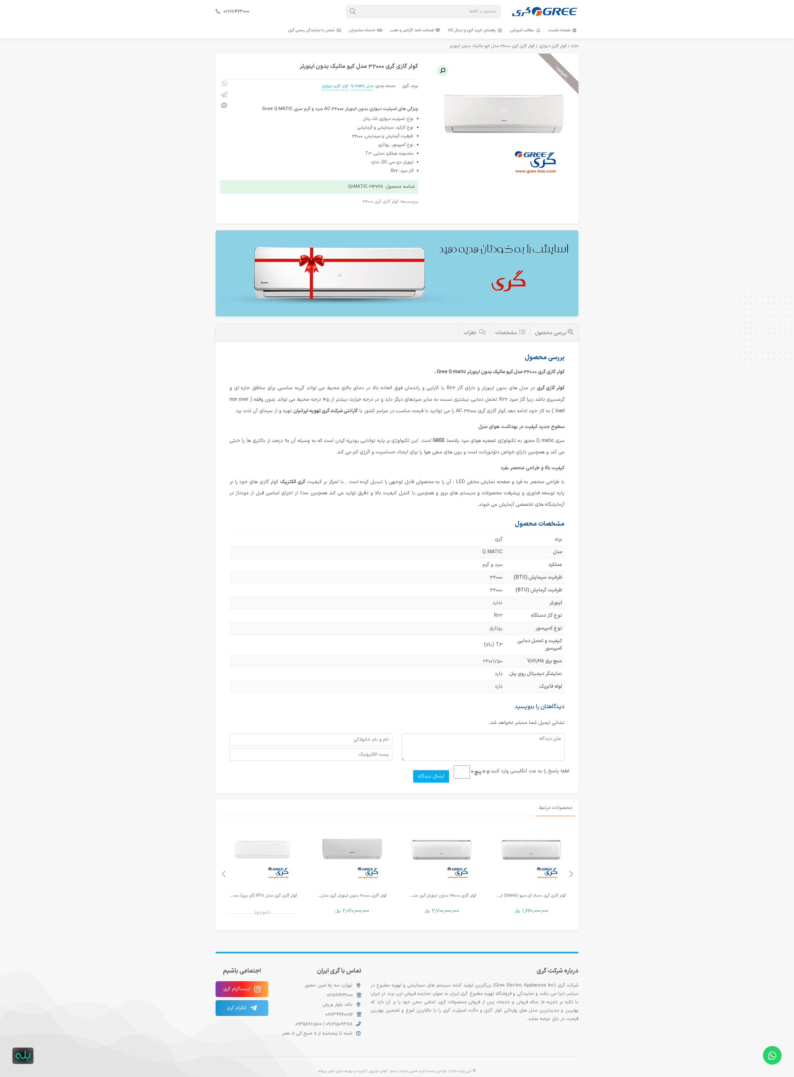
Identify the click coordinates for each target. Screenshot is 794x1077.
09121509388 (338, 1023)
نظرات (471, 333)
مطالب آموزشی (522, 30)
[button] (442, 70)
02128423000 (236, 11)
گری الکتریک (292, 482)
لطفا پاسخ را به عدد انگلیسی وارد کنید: (529, 771)
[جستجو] (352, 11)
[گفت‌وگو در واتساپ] (772, 1055)
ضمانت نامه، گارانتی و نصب (412, 30)
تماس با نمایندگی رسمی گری (311, 30)
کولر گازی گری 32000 (380, 201)
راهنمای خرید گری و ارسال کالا (472, 30)
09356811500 (308, 1023)
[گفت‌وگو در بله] (22, 1056)
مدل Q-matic (362, 86)
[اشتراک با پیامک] (224, 107)
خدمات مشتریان (362, 30)
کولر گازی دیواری (553, 46)
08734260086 (339, 1014)
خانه (574, 46)
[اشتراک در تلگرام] (224, 96)
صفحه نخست (559, 30)
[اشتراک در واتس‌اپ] (224, 85)
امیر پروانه (326, 1071)
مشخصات (506, 333)
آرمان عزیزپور (378, 1071)
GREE (439, 440)
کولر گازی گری (550, 388)
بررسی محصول (551, 333)
